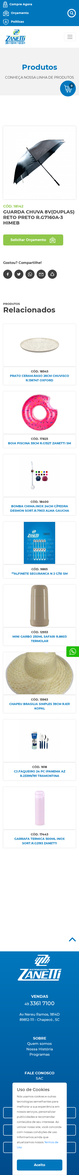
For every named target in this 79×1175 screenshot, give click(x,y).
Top (72, 939)
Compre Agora (20, 4)
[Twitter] (18, 274)
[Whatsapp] (72, 651)
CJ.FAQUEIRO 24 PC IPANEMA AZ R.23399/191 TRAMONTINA (39, 773)
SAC (39, 1078)
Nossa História (39, 1049)
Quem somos (39, 1043)
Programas (39, 1054)
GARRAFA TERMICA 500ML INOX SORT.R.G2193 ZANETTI (39, 841)
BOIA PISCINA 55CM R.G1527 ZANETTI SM (39, 443)
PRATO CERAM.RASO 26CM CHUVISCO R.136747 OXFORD (39, 378)
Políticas (17, 22)
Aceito (39, 1165)
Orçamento (20, 13)
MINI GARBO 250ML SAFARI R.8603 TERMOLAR (39, 639)
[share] (52, 274)
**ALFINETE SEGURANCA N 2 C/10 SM (40, 574)
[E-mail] (41, 274)
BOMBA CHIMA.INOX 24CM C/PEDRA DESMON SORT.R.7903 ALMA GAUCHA (39, 508)
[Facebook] (7, 274)
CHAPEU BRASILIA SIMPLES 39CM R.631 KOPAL (39, 706)
